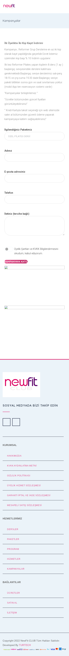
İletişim (12, 612)
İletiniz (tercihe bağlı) (16, 213)
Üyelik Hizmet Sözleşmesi (24, 485)
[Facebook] (6, 422)
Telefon (8, 192)
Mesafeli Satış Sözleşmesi (24, 505)
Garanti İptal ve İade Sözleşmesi (28, 495)
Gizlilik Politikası (18, 475)
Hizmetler (14, 559)
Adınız (8, 150)
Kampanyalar (16, 569)
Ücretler (13, 593)
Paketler (13, 539)
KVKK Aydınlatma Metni (21, 465)
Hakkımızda (14, 456)
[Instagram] (16, 422)
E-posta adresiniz (14, 171)
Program (13, 549)
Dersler (12, 529)
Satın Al (12, 603)
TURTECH (25, 645)
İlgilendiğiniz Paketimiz (18, 129)
